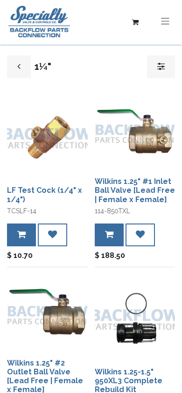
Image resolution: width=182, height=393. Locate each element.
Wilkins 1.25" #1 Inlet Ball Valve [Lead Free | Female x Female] (135, 190)
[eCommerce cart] (135, 22)
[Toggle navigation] (165, 22)
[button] (21, 235)
